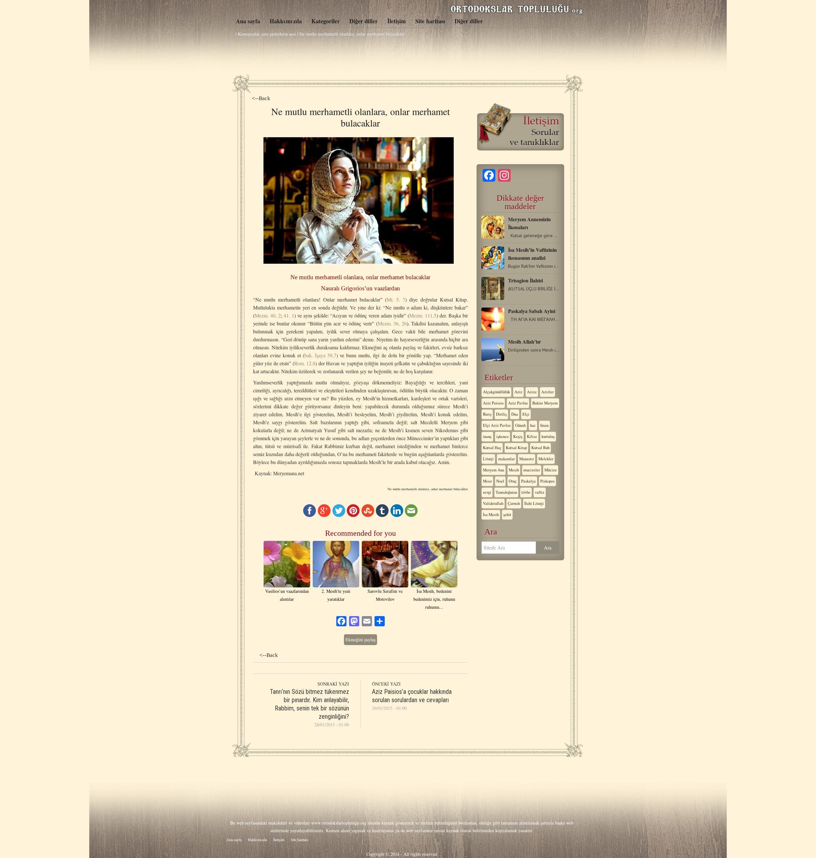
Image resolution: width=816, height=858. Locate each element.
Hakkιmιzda (286, 21)
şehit (507, 514)
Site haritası (430, 21)
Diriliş (501, 414)
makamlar (506, 459)
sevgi (487, 492)
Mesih (514, 470)
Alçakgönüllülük (496, 392)
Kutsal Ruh (540, 447)
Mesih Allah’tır (524, 341)
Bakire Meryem (545, 403)
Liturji (488, 459)
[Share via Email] (411, 515)
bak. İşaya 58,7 (320, 355)
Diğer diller (363, 21)
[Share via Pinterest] (353, 515)
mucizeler (531, 470)
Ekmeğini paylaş (360, 639)
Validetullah (493, 503)
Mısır (487, 481)
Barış (487, 414)
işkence (502, 436)
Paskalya (528, 481)
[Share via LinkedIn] (396, 515)
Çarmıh (514, 503)
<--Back (261, 98)
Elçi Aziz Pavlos (497, 425)
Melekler (545, 459)
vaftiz (539, 492)
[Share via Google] (324, 515)
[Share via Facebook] (309, 515)
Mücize (550, 470)
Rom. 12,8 (304, 363)
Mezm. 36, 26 (392, 323)
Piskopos (547, 481)
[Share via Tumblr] (382, 515)
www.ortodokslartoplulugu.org (339, 823)
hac (533, 425)
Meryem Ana (493, 470)
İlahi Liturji (534, 503)
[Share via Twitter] (338, 515)
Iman (544, 425)
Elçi (525, 414)
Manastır (526, 459)
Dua (514, 414)
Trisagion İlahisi (525, 280)
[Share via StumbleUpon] (367, 515)
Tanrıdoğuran (506, 492)
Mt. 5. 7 (396, 299)
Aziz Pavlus (518, 403)
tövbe (525, 492)
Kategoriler (325, 21)
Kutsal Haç (492, 447)
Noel (500, 481)
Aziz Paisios (493, 403)
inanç (487, 436)
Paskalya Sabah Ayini (531, 311)
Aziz (518, 392)
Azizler (547, 392)
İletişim (396, 21)
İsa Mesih (491, 514)
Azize (532, 392)
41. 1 (289, 315)
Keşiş (517, 436)
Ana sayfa (248, 21)
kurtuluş (548, 436)
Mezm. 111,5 (422, 315)
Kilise (532, 436)
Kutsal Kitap (516, 447)
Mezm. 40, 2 (268, 315)
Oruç (513, 481)
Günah (520, 425)
